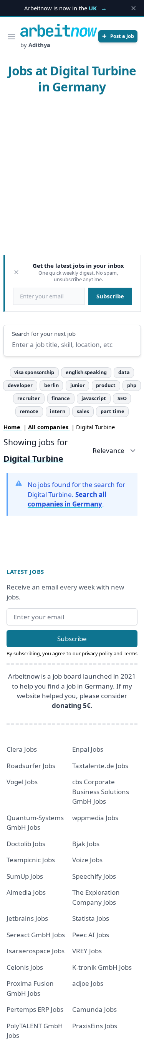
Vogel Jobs (22, 781)
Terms (130, 653)
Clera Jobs (22, 749)
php (131, 385)
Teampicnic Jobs (31, 859)
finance (60, 398)
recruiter (28, 398)
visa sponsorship (34, 372)
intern (57, 411)
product (106, 385)
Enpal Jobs (87, 749)
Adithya (39, 45)
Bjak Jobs (85, 843)
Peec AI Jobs (90, 934)
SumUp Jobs (25, 876)
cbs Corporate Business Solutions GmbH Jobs (100, 791)
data (124, 372)
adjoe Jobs (87, 983)
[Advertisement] (72, 176)
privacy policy (97, 653)
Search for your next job (44, 333)
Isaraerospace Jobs (36, 950)
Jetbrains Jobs (27, 918)
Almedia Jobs (26, 892)
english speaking (86, 372)
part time (112, 411)
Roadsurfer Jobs (31, 765)
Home (12, 427)
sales (83, 411)
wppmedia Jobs (95, 817)
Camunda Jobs (94, 1009)
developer (20, 385)
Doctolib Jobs (26, 843)
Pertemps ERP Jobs (35, 1009)
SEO (122, 398)
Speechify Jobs (94, 876)
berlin (51, 385)
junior (77, 385)
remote (29, 411)
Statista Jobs (90, 918)
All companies (49, 427)
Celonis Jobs (25, 967)
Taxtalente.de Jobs (100, 765)
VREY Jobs (87, 950)
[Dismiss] (16, 272)
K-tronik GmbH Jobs (102, 967)
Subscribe (110, 296)
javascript (93, 398)
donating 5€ (71, 705)
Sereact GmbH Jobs (36, 934)
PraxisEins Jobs (94, 1025)
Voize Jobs (87, 859)
